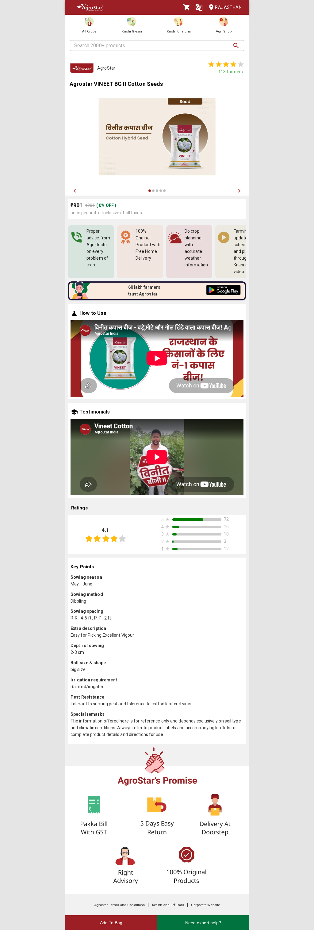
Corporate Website (205, 905)
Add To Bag (111, 922)
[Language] (199, 7)
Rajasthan (228, 7)
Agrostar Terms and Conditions (119, 905)
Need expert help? (203, 922)
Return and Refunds (168, 905)
